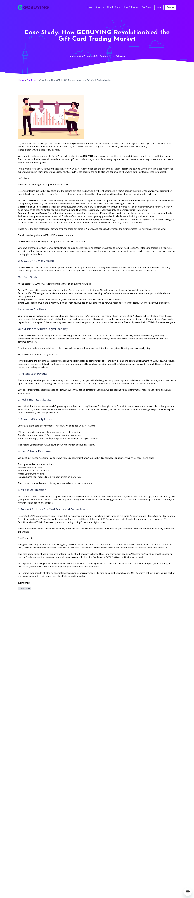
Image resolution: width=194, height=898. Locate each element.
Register (170, 7)
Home (89, 7)
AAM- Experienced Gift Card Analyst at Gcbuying (101, 56)
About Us (100, 7)
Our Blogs (146, 7)
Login (159, 7)
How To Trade (113, 7)
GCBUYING (88, 156)
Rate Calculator (130, 7)
